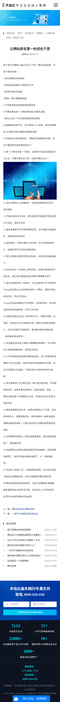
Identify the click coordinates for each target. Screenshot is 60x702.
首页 (20, 33)
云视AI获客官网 (46, 686)
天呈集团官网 (20, 686)
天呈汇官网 (33, 686)
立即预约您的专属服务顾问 (30, 612)
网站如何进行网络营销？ (24, 509)
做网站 (39, 33)
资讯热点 (29, 33)
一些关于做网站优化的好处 (25, 513)
